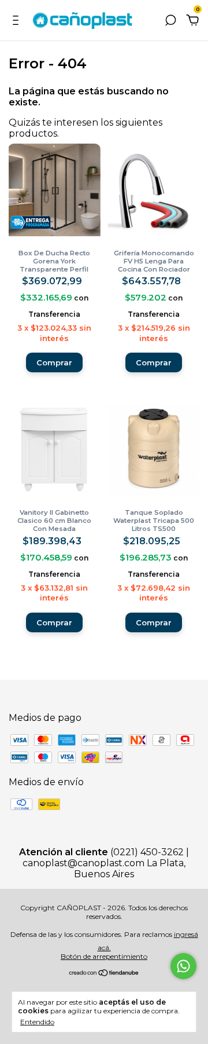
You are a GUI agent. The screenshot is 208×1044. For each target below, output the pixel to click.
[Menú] (18, 20)
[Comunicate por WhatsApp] (183, 966)
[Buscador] (170, 20)
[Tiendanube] (104, 973)
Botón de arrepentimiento (104, 956)
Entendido (37, 1021)
